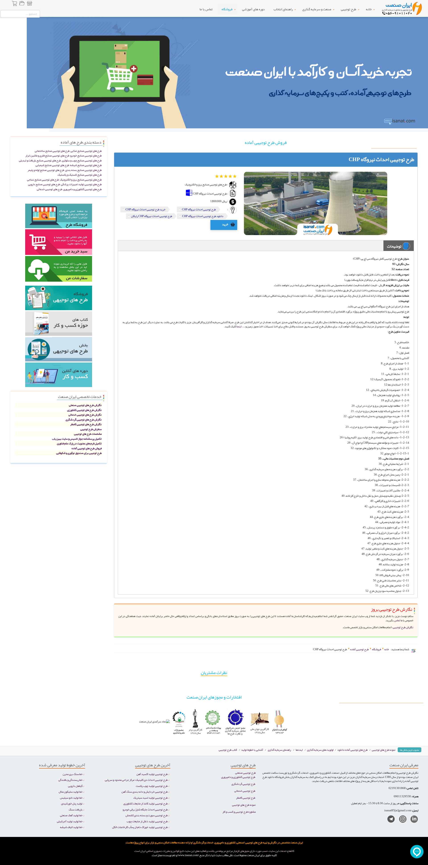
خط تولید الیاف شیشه (71, 827)
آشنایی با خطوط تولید (252, 749)
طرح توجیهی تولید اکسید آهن (152, 774)
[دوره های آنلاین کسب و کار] (58, 376)
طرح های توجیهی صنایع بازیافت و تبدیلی (40, 160)
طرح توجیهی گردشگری (243, 784)
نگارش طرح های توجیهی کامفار (86, 424)
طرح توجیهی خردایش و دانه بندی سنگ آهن (144, 791)
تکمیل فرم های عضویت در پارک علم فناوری (79, 443)
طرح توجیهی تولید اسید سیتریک (150, 797)
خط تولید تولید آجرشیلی (69, 821)
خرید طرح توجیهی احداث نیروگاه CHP (145, 209)
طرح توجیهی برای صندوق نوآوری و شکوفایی (79, 453)
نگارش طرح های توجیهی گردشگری (84, 419)
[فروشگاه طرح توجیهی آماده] (58, 217)
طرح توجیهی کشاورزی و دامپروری (238, 777)
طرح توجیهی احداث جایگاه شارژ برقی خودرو (145, 809)
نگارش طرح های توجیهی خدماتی (85, 414)
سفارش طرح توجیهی (91, 429)
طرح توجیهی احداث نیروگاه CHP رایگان (151, 216)
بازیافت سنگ (75, 809)
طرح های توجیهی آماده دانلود (352, 749)
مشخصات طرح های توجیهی (88, 434)
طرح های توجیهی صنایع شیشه (86, 165)
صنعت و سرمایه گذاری (316, 9)
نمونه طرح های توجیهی (383, 749)
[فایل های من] (21, 4)
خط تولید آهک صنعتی (71, 815)
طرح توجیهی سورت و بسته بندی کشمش (147, 815)
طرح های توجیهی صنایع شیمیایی (52, 165)
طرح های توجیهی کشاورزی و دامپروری (82, 189)
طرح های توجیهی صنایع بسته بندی (83, 170)
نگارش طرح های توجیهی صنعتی (85, 405)
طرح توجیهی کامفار (245, 797)
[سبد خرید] (14, 4)
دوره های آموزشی (253, 9)
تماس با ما (206, 9)
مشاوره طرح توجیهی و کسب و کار (239, 811)
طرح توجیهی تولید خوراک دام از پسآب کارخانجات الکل (140, 827)
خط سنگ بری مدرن (72, 774)
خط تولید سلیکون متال (70, 791)
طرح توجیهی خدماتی (244, 790)
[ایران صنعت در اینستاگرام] (401, 820)
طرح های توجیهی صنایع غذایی (86, 151)
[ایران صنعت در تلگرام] (389, 820)
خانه (369, 9)
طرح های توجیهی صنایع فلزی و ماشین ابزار (47, 155)
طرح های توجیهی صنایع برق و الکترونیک (81, 179)
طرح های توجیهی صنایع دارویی (44, 184)
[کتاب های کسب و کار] (58, 325)
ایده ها (299, 749)
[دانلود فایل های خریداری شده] (58, 270)
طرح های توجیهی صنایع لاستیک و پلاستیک (80, 174)
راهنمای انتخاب (283, 9)
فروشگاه (227, 9)
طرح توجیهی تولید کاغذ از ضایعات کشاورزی (145, 803)
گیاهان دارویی (75, 786)
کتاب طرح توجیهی (228, 749)
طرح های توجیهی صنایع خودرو (86, 155)
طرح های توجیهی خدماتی (49, 189)
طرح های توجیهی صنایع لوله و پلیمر (46, 170)
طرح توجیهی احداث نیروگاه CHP (199, 209)
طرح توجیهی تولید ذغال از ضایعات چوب (147, 821)
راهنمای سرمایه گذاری (279, 749)
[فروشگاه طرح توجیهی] (29, 4)
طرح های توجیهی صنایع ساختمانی (52, 151)
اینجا (239, 326)
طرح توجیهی (348, 9)
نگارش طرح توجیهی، (402, 627)
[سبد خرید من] (58, 243)
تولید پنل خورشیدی (71, 803)
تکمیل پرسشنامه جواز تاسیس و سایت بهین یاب (77, 438)
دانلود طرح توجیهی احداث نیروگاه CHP (202, 216)
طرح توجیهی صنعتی (245, 772)
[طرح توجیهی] (58, 350)
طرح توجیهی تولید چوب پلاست (152, 786)
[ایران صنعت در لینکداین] (412, 820)
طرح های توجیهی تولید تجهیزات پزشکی (81, 184)
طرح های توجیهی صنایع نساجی (43, 179)
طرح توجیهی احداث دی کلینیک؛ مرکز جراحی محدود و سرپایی (136, 780)
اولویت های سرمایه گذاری (320, 749)
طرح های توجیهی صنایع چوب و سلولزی (82, 160)
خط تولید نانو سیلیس (71, 797)
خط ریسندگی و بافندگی (70, 780)
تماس (397, 620)
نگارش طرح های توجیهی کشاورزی (84, 410)
